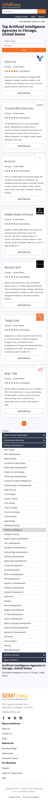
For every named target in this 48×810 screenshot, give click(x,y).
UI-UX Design (10, 494)
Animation (8, 636)
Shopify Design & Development (18, 485)
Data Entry (8, 596)
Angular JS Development (15, 583)
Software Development (14, 587)
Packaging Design (12, 525)
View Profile (24, 93)
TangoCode (11, 320)
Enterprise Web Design (14, 472)
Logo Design (9, 521)
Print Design (9, 503)
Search (42, 11)
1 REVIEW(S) (24, 71)
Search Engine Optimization (15, 435)
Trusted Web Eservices (18, 108)
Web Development (12, 454)
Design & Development (13, 445)
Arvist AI (9, 161)
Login (33, 17)
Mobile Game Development (16, 538)
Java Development (12, 570)
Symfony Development (14, 556)
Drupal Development (13, 618)
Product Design (11, 507)
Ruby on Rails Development (16, 627)
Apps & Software (11, 660)
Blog (4, 778)
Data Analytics (10, 641)
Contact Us (7, 733)
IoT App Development (13, 614)
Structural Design (12, 512)
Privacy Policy (15, 797)
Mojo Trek (10, 373)
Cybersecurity (10, 489)
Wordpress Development (15, 547)
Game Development (13, 605)
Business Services (11, 655)
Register (41, 17)
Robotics (8, 601)
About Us (6, 729)
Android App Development (16, 552)
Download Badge (9, 748)
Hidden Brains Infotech (18, 214)
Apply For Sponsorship (12, 773)
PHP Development (12, 578)
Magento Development (14, 610)
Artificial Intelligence (13, 530)
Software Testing (11, 534)
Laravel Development (13, 565)
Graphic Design (11, 498)
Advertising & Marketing (14, 440)
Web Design (9, 450)
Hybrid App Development (15, 561)
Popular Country (21, 17)
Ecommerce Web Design (15, 463)
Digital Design (10, 458)
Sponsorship (7, 753)
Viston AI (10, 61)
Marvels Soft (12, 267)
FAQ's (4, 738)
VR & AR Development (13, 574)
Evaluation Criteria (10, 758)
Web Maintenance (12, 650)
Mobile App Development (15, 467)
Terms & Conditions (31, 797)
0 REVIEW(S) (24, 118)
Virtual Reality (10, 516)
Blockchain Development (15, 632)
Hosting (7, 645)
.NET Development (12, 543)
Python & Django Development (17, 623)
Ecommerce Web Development (17, 481)
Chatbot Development (13, 592)
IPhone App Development (15, 476)
